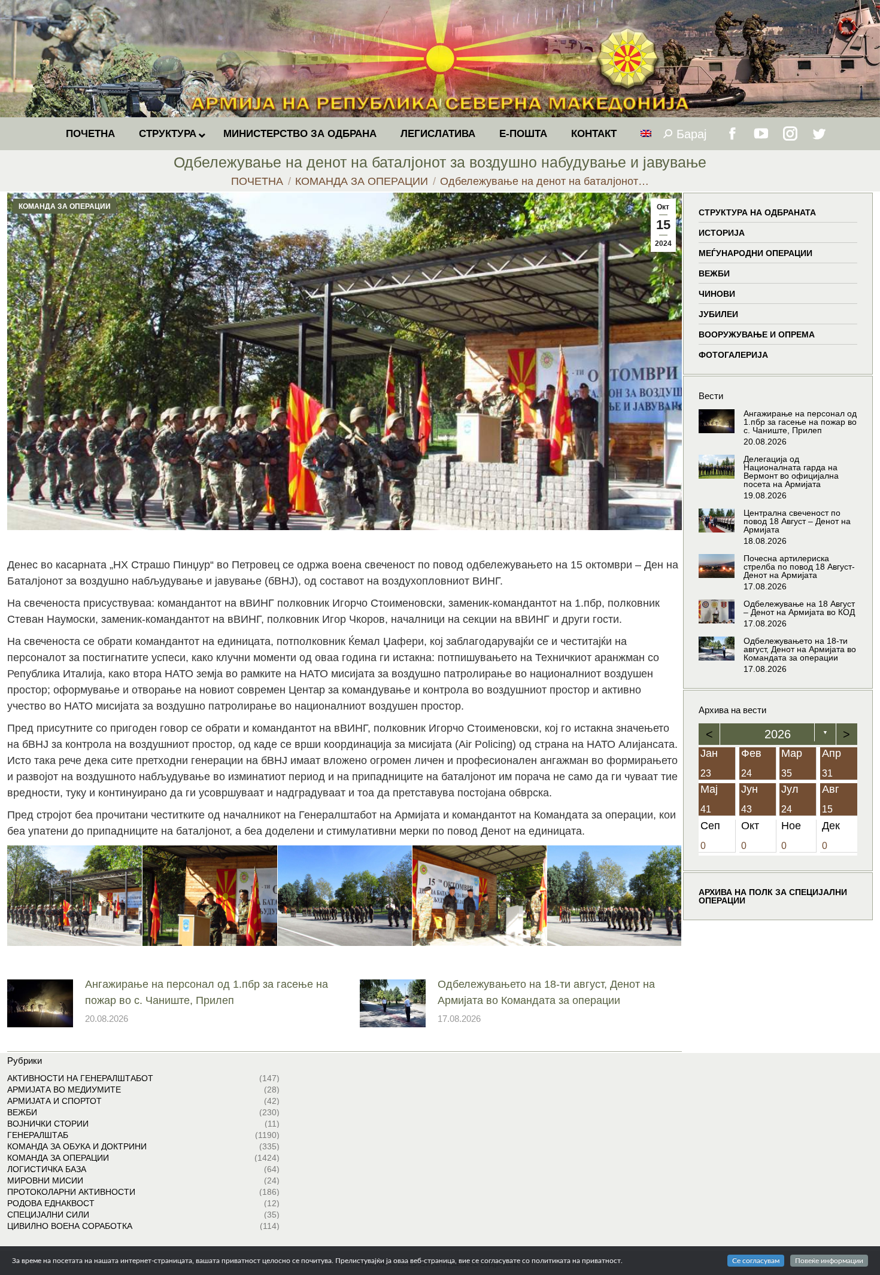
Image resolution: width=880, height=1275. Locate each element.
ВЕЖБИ (714, 273)
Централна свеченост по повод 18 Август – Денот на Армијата (797, 521)
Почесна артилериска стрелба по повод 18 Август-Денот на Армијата (799, 566)
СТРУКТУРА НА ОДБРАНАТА (757, 212)
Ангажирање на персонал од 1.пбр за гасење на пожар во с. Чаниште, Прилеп (206, 992)
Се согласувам (755, 1260)
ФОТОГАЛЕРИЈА (733, 355)
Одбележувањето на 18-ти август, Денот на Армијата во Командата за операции (546, 992)
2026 (777, 734)
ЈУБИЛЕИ (718, 314)
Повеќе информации (829, 1260)
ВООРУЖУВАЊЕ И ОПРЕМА (757, 334)
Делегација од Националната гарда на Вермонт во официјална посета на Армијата (791, 471)
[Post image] (40, 1003)
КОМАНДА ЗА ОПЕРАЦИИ (65, 206)
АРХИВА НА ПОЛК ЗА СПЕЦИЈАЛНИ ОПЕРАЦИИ (773, 896)
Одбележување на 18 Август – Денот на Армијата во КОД (799, 608)
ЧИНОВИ (717, 294)
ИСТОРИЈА (722, 233)
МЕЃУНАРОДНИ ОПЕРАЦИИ (755, 253)
